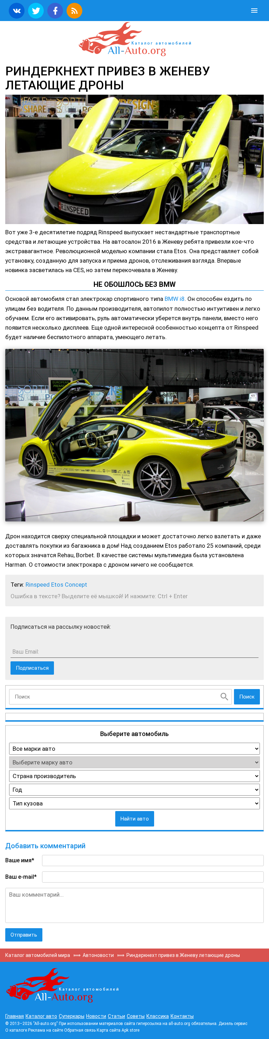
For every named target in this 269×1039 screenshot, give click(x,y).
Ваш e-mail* (21, 876)
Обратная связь (80, 1030)
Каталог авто (41, 1016)
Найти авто (134, 819)
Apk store (130, 1030)
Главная (14, 1016)
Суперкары (71, 1016)
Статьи (116, 1016)
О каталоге (16, 1030)
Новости (96, 1016)
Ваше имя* (19, 860)
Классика (157, 1016)
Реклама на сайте (45, 1030)
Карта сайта (108, 1030)
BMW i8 (175, 298)
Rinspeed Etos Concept (56, 584)
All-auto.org (134, 39)
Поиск (247, 697)
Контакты (182, 1016)
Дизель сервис (233, 1023)
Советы (136, 1016)
